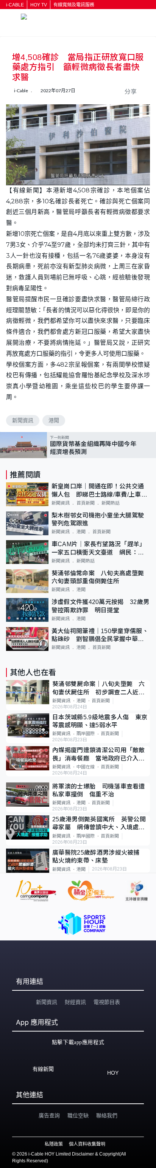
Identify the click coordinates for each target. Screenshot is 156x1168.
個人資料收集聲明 (87, 1144)
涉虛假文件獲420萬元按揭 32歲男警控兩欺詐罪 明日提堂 (100, 606)
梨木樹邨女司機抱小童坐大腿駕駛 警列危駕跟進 (100, 519)
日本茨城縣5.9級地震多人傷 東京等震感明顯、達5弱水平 (99, 721)
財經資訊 (75, 1002)
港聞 (53, 420)
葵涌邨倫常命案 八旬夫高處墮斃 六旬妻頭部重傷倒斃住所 (100, 577)
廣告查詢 (49, 1115)
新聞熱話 (110, 503)
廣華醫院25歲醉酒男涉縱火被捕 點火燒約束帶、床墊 (99, 856)
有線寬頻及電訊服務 (73, 5)
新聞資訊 (22, 420)
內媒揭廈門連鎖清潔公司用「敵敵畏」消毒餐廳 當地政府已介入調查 (98, 754)
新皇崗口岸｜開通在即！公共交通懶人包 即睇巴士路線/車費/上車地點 (99, 491)
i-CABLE (15, 5)
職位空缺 (78, 1115)
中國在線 (85, 767)
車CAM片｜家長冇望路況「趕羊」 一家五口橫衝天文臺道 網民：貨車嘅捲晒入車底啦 (100, 548)
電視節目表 (107, 1002)
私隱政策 (54, 1144)
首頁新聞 (85, 503)
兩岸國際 (85, 733)
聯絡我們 (106, 1115)
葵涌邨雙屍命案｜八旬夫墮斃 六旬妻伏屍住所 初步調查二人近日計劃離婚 (98, 688)
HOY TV (38, 5)
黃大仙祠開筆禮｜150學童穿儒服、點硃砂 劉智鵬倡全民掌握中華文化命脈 (99, 635)
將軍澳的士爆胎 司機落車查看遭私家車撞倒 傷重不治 (98, 790)
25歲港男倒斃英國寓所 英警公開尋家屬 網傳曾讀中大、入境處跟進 (99, 824)
